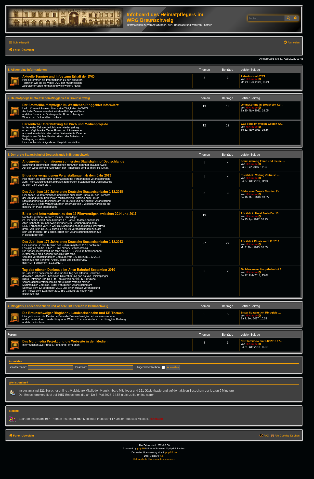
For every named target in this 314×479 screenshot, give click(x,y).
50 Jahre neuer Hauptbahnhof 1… (262, 269)
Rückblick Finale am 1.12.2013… (261, 241)
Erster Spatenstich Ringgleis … (261, 312)
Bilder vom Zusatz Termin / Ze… (261, 191)
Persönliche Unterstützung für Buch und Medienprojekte (65, 124)
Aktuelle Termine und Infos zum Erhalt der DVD (58, 76)
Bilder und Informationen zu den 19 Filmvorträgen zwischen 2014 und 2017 (79, 214)
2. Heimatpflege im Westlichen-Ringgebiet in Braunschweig (49, 98)
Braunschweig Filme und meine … (263, 161)
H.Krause (252, 79)
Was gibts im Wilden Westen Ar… (262, 123)
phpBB (141, 448)
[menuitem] (291, 42)
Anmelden (15, 361)
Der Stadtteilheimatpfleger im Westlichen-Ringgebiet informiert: (70, 105)
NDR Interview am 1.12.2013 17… (262, 341)
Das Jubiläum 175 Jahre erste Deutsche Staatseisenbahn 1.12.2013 (72, 242)
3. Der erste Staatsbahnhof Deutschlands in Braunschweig (48, 154)
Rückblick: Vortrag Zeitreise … (260, 175)
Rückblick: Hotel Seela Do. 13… (261, 213)
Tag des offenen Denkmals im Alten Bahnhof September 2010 (68, 270)
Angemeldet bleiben (148, 367)
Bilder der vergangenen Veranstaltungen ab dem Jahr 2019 (66, 175)
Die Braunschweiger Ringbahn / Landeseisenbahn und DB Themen (73, 313)
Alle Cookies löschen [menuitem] (287, 435)
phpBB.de (171, 452)
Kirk (162, 455)
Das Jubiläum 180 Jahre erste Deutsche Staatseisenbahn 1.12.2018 (72, 191)
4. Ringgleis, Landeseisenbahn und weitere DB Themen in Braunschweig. (58, 306)
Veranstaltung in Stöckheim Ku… (262, 104)
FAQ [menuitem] (266, 435)
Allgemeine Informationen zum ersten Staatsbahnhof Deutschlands (73, 161)
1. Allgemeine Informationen (27, 69)
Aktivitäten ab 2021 (253, 76)
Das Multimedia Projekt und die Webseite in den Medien (64, 341)
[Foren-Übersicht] (67, 18)
